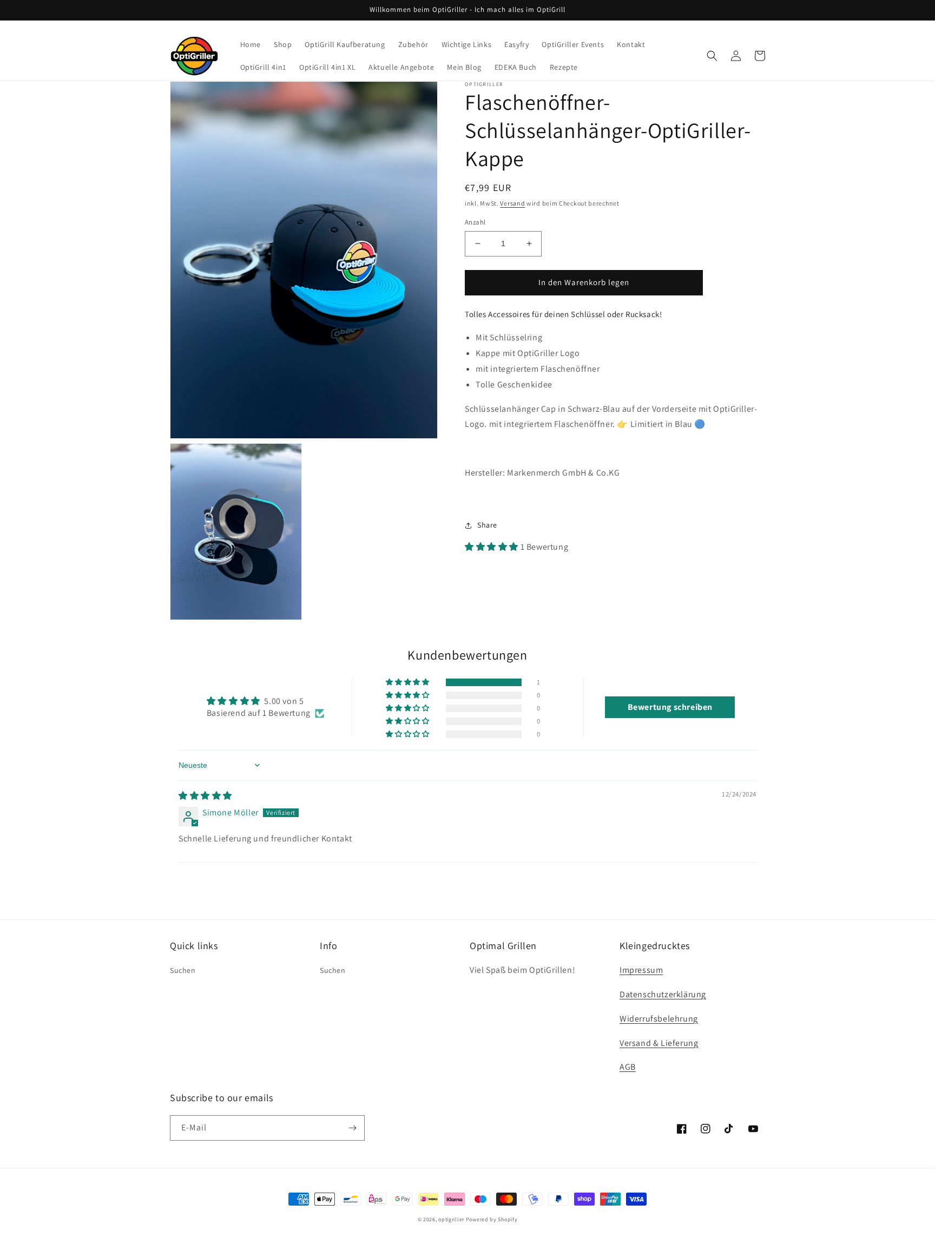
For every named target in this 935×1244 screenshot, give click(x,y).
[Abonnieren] (352, 1128)
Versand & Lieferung (659, 1043)
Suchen (183, 970)
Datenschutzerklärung (663, 994)
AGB (628, 1066)
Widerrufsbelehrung (659, 1018)
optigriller (451, 1219)
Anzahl (475, 222)
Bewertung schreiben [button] (670, 707)
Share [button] (487, 525)
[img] (205, 795)
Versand (512, 203)
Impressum (641, 970)
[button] (712, 56)
